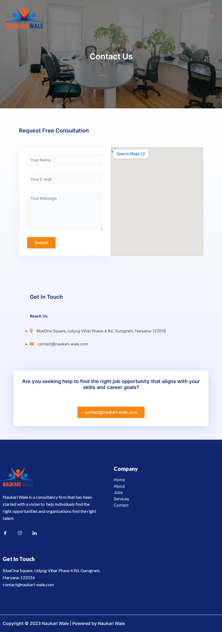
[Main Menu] (211, 16)
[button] (111, 412)
